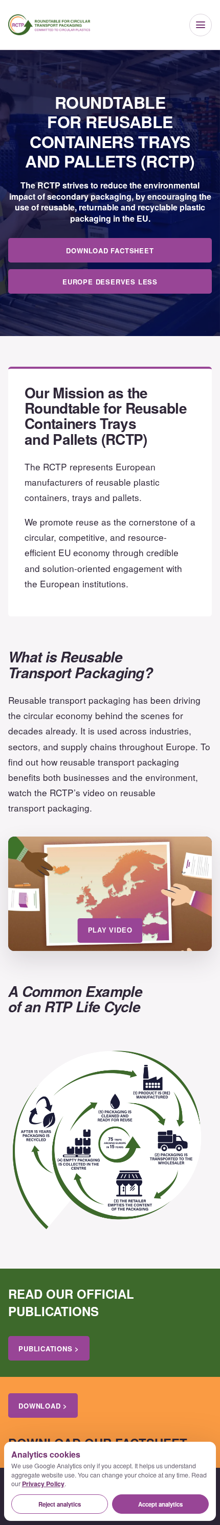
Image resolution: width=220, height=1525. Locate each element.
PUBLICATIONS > (48, 1348)
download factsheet (109, 250)
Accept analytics (160, 1504)
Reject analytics (59, 1504)
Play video (110, 930)
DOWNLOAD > (43, 1406)
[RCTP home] (49, 24)
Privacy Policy (43, 1483)
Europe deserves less (110, 282)
